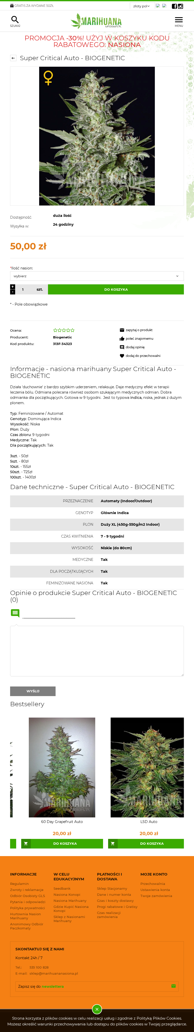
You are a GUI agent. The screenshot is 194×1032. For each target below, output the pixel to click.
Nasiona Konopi (67, 894)
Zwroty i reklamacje (26, 890)
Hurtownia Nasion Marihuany (25, 916)
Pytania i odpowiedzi (27, 902)
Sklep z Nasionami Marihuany (69, 919)
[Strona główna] (97, 21)
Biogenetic (62, 337)
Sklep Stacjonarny (112, 888)
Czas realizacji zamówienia (109, 915)
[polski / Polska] (165, 4)
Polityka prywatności (27, 908)
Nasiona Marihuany (70, 901)
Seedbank (62, 888)
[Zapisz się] (173, 986)
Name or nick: (15, 613)
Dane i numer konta (114, 894)
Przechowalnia (152, 884)
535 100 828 (31, 967)
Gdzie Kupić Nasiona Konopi (71, 909)
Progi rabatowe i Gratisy (117, 907)
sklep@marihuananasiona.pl (46, 973)
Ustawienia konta (155, 890)
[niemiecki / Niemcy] (159, 4)
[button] (151, 330)
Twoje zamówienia (156, 896)
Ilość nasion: (21, 268)
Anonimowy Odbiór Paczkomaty (26, 926)
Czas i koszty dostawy (115, 901)
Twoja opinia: (16, 626)
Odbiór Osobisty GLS (27, 896)
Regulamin (19, 884)
